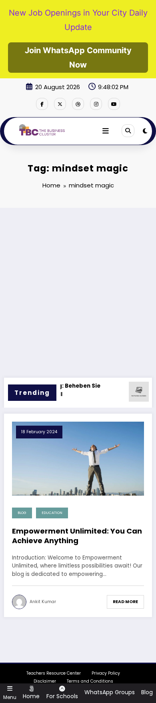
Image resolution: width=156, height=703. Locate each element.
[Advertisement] (78, 290)
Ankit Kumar (43, 602)
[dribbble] (78, 104)
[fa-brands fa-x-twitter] (60, 104)
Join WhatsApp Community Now (78, 58)
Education (52, 512)
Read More (125, 602)
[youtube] (114, 104)
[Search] (128, 130)
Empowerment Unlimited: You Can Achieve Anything (77, 535)
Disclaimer (45, 681)
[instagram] (96, 104)
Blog (22, 512)
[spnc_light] (145, 131)
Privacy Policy (106, 673)
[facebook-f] (42, 104)
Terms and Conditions (90, 681)
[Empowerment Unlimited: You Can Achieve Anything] (78, 458)
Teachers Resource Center (53, 673)
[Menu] (106, 131)
